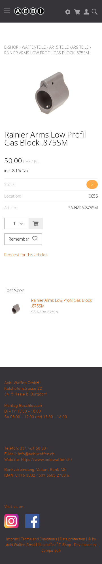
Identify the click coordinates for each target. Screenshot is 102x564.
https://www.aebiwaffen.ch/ (46, 459)
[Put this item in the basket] (36, 223)
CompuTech (51, 550)
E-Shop (11, 47)
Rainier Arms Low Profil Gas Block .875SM (46, 53)
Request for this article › (26, 254)
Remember (19, 239)
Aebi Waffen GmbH (21, 545)
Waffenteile (34, 47)
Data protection (72, 539)
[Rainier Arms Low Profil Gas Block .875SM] (15, 309)
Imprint (12, 539)
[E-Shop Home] (26, 11)
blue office (48, 545)
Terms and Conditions (39, 539)
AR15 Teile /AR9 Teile (69, 47)
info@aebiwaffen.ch (36, 454)
